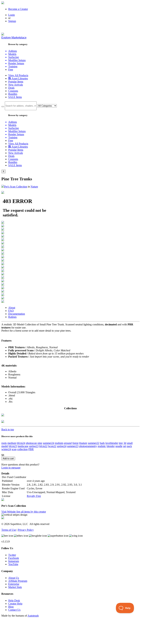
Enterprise (13, 584)
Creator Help (15, 603)
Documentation (16, 313)
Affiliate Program (17, 580)
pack (129, 446)
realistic (102, 446)
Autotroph (33, 615)
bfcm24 (21, 443)
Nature (34, 186)
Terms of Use (8, 529)
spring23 (34, 446)
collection (22, 449)
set (124, 446)
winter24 (6, 449)
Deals (11, 87)
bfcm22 (43, 446)
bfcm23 (13, 446)
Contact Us (14, 609)
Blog (11, 606)
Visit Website (8, 511)
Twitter (12, 554)
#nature (83, 443)
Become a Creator (18, 9)
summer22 (93, 443)
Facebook (13, 558)
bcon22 (52, 446)
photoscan (31, 443)
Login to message (10, 467)
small (130, 443)
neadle (118, 446)
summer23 (72, 446)
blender (111, 446)
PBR (31, 449)
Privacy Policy (26, 529)
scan (14, 449)
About (11, 307)
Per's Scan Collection (15, 186)
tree (121, 443)
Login (11, 14)
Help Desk (14, 600)
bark (102, 443)
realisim (59, 443)
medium (11, 443)
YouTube (13, 564)
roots (4, 443)
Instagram (13, 561)
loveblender (111, 443)
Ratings (12, 316)
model (4, 446)
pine (39, 443)
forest (75, 443)
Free (10, 69)
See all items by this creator (31, 511)
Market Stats (15, 587)
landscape (23, 446)
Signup (12, 21)
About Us (13, 577)
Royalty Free (34, 496)
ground (68, 443)
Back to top (7, 429)
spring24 (61, 446)
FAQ (11, 310)
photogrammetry (88, 446)
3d (124, 443)
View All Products (18, 75)
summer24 (48, 443)
